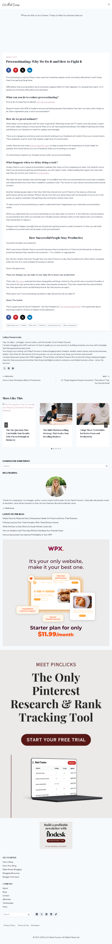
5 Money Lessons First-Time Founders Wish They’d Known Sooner (31, 522)
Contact (6, 895)
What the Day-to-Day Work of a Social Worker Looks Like (27, 526)
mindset (42, 325)
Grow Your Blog (9, 866)
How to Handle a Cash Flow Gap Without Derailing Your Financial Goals (33, 530)
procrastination (42, 173)
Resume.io (20, 281)
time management (70, 325)
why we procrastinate (46, 102)
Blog (5, 892)
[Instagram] (37, 914)
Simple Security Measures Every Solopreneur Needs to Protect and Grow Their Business (40, 518)
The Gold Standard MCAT (70, 306)
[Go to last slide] (6, 425)
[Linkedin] (51, 914)
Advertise (7, 899)
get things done (13, 325)
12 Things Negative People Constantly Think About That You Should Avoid (85, 379)
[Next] (106, 425)
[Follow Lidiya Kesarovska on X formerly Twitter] (4, 368)
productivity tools (54, 325)
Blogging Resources (11, 873)
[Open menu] (109, 4)
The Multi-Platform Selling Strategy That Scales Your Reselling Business (56, 433)
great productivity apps (39, 145)
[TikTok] (56, 914)
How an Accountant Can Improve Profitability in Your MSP (27, 535)
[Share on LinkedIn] (29, 70)
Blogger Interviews (11, 877)
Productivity (11, 57)
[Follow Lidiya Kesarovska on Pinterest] (13, 368)
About (5, 888)
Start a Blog (8, 862)
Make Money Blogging (12, 869)
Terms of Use (23, 925)
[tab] (51, 448)
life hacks (33, 325)
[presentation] (19, 414)
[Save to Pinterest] (15, 70)
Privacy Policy (9, 925)
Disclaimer (35, 925)
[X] (41, 914)
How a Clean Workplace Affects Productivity (22, 378)
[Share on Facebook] (8, 70)
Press (5, 907)
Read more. (9, 508)
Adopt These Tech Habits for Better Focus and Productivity (92, 433)
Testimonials (8, 903)
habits (23, 325)
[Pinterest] (46, 914)
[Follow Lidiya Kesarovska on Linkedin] (8, 368)
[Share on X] (22, 70)
